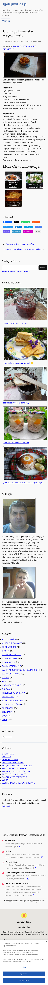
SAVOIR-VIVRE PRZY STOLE (14, 777)
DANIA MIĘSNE (9, 662)
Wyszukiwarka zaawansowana (16, 271)
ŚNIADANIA (7, 712)
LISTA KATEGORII (10, 760)
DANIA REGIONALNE (11, 666)
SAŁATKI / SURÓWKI (11, 704)
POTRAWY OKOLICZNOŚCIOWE (16, 771)
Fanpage (6, 806)
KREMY (5, 681)
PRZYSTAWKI (8, 697)
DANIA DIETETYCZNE (11, 655)
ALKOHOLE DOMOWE (12, 643)
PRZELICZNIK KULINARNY (14, 774)
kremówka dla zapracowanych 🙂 (18, 363)
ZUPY (4, 720)
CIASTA (5, 651)
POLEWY (6, 689)
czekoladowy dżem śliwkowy (16, 403)
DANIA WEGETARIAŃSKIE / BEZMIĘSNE (19, 670)
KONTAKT (6, 757)
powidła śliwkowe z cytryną (15, 323)
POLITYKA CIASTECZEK (13, 762)
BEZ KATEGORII (9, 647)
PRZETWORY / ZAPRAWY (13, 693)
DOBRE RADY (8, 754)
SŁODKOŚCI (7, 708)
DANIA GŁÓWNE (9, 658)
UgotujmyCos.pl (14, 4)
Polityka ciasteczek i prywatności (17, 765)
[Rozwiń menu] (5, 21)
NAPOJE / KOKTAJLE (11, 685)
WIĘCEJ (5, 780)
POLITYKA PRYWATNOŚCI (14, 768)
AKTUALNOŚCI (9, 639)
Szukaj (42, 268)
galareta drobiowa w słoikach (16, 442)
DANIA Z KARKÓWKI (11, 674)
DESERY (5, 677)
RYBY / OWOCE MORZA (12, 700)
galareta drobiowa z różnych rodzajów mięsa (23, 482)
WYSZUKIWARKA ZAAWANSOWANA (18, 783)
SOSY (4, 716)
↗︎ (20, 846)
